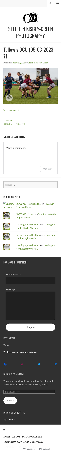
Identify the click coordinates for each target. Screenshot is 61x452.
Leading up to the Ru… (28, 224)
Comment (47, 169)
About (16, 436)
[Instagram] (22, 364)
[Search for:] (30, 184)
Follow (10, 400)
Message (10, 289)
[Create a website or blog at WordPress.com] (4, 429)
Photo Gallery (32, 436)
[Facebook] (5, 364)
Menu (57, 3)
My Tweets (9, 419)
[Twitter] (39, 364)
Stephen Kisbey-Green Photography (30, 32)
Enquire (30, 327)
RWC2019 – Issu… (25, 214)
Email (13, 274)
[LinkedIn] (56, 364)
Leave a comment (11, 110)
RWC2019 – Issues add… (28, 203)
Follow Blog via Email (13, 374)
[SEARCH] (50, 3)
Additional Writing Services (24, 441)
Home (6, 345)
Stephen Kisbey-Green (38, 62)
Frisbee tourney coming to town (20, 352)
